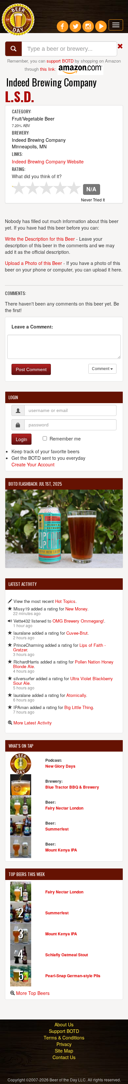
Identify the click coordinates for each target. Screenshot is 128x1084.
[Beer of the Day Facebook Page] (62, 29)
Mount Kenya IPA (61, 850)
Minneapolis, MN (29, 146)
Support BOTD (64, 1031)
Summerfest (57, 829)
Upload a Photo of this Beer (33, 263)
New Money (76, 609)
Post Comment (31, 369)
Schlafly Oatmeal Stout (66, 955)
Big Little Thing (78, 707)
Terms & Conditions (64, 1037)
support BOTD (60, 61)
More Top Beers (33, 993)
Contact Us (64, 1057)
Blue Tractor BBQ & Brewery (72, 787)
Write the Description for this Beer (40, 238)
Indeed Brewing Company (51, 82)
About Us (64, 1024)
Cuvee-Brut (77, 633)
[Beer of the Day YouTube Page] (101, 29)
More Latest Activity (32, 723)
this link (47, 68)
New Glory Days (60, 766)
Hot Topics (65, 601)
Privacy (64, 1044)
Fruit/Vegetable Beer (33, 118)
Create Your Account (32, 464)
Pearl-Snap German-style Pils (72, 976)
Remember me (65, 438)
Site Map (64, 1050)
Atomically (76, 695)
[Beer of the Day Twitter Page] (75, 29)
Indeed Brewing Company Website (48, 161)
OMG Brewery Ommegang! (78, 621)
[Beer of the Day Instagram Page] (88, 29)
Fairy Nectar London (64, 808)
